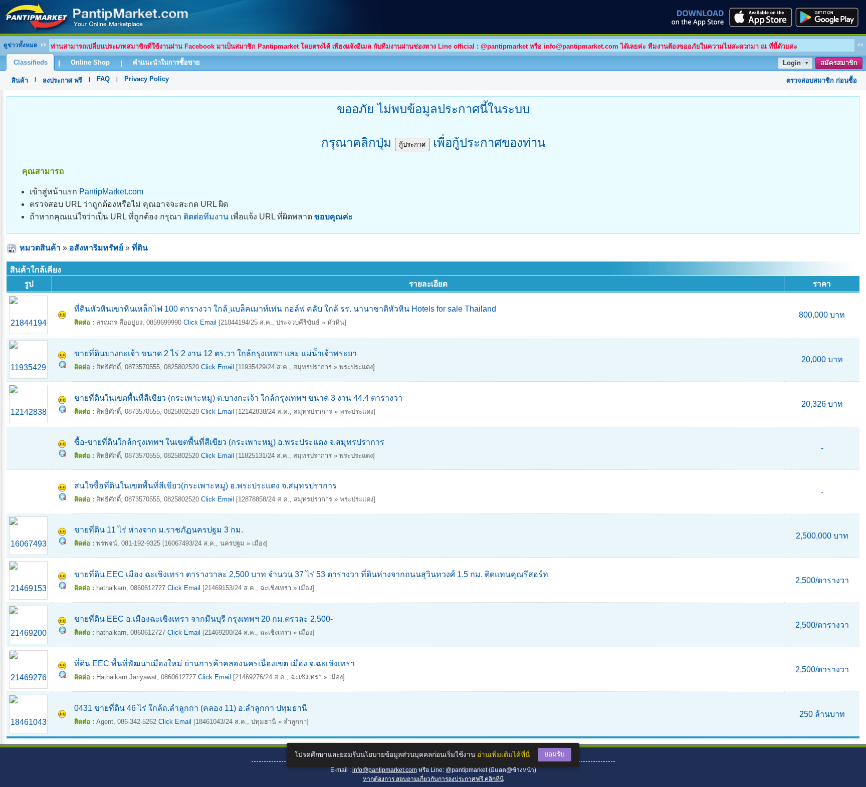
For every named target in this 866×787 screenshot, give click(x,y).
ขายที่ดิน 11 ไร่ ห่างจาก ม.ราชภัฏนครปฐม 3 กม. (158, 530)
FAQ (103, 79)
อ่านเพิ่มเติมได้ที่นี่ (503, 754)
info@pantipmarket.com (384, 769)
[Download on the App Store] (760, 17)
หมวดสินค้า (40, 247)
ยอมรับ (554, 754)
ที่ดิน (140, 247)
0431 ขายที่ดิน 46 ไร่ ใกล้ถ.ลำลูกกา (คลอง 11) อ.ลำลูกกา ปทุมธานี (190, 708)
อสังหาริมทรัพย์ (96, 247)
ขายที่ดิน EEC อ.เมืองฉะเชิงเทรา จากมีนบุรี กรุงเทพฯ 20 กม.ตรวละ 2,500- (203, 619)
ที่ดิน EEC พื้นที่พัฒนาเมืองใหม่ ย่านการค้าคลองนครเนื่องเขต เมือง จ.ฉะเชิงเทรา (214, 663)
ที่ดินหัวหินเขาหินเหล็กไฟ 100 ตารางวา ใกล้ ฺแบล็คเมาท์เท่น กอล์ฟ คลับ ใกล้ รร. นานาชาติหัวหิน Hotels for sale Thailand (285, 309)
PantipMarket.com (111, 191)
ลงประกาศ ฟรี (62, 80)
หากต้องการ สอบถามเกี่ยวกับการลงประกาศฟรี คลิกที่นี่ (433, 778)
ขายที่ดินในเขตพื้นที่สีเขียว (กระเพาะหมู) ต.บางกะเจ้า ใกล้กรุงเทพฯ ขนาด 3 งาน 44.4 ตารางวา (238, 398)
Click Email (199, 322)
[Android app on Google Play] (830, 17)
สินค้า (20, 80)
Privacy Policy (146, 79)
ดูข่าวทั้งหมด (21, 45)
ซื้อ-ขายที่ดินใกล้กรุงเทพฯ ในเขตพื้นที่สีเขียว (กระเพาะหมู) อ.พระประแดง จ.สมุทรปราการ (229, 442)
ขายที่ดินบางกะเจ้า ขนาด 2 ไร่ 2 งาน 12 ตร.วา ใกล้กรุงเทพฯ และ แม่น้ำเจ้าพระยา (215, 353)
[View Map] (62, 365)
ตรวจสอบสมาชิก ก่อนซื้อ (821, 80)
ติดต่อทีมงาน (206, 216)
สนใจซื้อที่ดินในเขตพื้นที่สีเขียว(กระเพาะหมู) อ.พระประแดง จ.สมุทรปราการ (205, 485)
